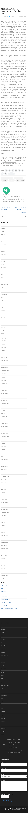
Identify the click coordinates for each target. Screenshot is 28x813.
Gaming (2, 274)
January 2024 (4, 423)
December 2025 (4, 367)
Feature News (4, 254)
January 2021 (4, 538)
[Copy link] (11, 173)
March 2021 (4, 532)
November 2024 (4, 397)
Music (2, 297)
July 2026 (3, 344)
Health (2, 281)
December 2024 (4, 393)
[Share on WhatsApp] (16, 170)
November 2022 (4, 469)
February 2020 (4, 575)
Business (3, 228)
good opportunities (7, 178)
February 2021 (4, 535)
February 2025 (4, 387)
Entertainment (4, 248)
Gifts (2, 277)
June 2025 (3, 380)
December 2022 (4, 466)
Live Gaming (18, 178)
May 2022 (3, 486)
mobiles (4, 180)
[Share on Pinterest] (19, 170)
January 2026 (4, 363)
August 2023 (4, 439)
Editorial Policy (5, 605)
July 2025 (3, 377)
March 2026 (4, 357)
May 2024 (3, 410)
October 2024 (4, 400)
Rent (2, 307)
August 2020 (4, 555)
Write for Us (4, 596)
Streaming (3, 327)
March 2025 (4, 383)
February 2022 (4, 496)
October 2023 (4, 433)
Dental (2, 238)
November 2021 (4, 505)
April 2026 (3, 354)
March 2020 (4, 571)
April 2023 (3, 453)
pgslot (11, 180)
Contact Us (4, 585)
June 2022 (3, 482)
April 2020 (3, 568)
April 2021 (3, 529)
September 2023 (5, 436)
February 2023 (4, 459)
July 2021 (3, 519)
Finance (3, 261)
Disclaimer (3, 594)
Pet (2, 300)
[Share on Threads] (5, 173)
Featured (3, 257)
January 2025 (4, 390)
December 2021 (4, 502)
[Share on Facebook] (6, 170)
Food (2, 264)
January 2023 (4, 463)
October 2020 (4, 548)
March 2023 (4, 456)
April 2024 (3, 413)
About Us (3, 591)
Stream (3, 323)
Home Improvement (6, 284)
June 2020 (3, 562)
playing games (20, 180)
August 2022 (4, 479)
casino (2, 231)
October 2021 (4, 509)
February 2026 (4, 360)
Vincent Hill (5, 16)
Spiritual (3, 317)
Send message (6, 800)
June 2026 (3, 347)
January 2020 (4, 578)
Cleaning (3, 234)
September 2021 (5, 512)
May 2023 (3, 449)
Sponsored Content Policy (7, 611)
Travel (2, 333)
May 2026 (3, 350)
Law (2, 287)
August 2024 (4, 406)
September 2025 (5, 370)
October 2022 (4, 472)
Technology (4, 330)
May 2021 (3, 525)
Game (2, 271)
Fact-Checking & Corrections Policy (10, 608)
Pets (2, 304)
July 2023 (3, 443)
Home (2, 588)
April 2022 (3, 489)
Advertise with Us (5, 599)
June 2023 (3, 446)
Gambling (3, 267)
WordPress (19, 809)
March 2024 (4, 416)
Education (3, 244)
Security (3, 310)
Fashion (3, 251)
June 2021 (3, 522)
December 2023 (4, 426)
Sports (3, 320)
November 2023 (4, 430)
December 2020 (4, 542)
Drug (2, 241)
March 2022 (4, 492)
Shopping (3, 314)
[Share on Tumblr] (2, 173)
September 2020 (5, 552)
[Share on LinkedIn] (12, 170)
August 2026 (4, 340)
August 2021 (4, 515)
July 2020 (3, 558)
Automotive (4, 224)
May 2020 (3, 565)
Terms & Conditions (6, 602)
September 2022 (5, 476)
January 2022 (4, 499)
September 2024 (5, 403)
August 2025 (4, 373)
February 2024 (4, 420)
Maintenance (4, 294)
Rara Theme (8, 809)
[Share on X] (9, 170)
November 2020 (4, 545)
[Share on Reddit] (22, 170)
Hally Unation (8, 808)
